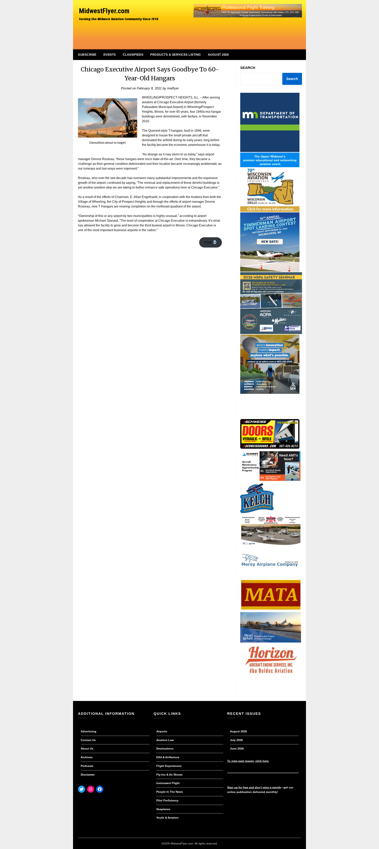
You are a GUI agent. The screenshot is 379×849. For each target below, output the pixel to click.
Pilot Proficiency (167, 800)
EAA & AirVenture (167, 757)
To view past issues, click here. (248, 761)
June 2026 (237, 748)
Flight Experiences (169, 765)
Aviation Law (165, 740)
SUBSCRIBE (87, 54)
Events (109, 54)
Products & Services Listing (175, 54)
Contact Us (88, 740)
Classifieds (133, 54)
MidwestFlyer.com (104, 11)
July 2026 (236, 740)
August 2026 (218, 54)
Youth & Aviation (167, 817)
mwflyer (173, 88)
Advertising (88, 731)
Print (208, 242)
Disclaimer (88, 774)
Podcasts (87, 765)
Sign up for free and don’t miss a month (254, 787)
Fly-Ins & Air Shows (169, 774)
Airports (161, 731)
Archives (87, 757)
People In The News (169, 791)
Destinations (165, 748)
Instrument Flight (168, 783)
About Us (87, 748)
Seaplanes (163, 809)
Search (247, 68)
